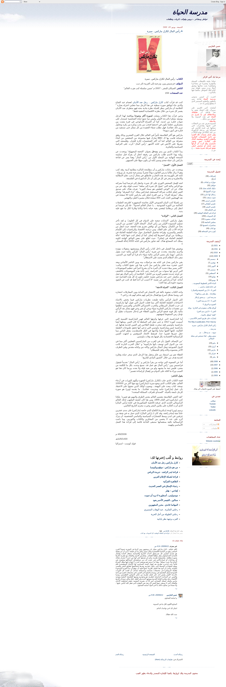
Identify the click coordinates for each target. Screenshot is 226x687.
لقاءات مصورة (210, 219)
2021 (215, 245)
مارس (213, 350)
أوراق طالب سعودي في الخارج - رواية (202, 308)
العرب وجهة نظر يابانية (167, 519)
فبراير (213, 353)
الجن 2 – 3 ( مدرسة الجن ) (206, 301)
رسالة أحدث (178, 654)
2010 (215, 253)
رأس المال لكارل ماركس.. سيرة (163, 31)
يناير (214, 357)
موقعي (213, 401)
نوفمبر (213, 263)
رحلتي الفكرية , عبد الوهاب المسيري (161, 509)
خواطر (213, 185)
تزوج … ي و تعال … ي (207, 332)
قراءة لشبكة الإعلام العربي (165, 476)
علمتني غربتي (210, 201)
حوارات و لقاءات (209, 182)
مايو (214, 343)
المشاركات (213, 424)
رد (176, 588)
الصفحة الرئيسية (149, 654)
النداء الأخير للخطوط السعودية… (204, 283)
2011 (216, 249)
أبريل (213, 346)
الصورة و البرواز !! (209, 304)
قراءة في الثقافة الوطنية (161, 533)
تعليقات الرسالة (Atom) (163, 659)
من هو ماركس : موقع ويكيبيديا (164, 467)
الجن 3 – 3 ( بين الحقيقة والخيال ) (203, 290)
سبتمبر (213, 270)
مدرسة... (212, 329)
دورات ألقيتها (211, 191)
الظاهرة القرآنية (170, 481)
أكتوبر (213, 266)
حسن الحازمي (172, 595)
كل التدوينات (150, 533)
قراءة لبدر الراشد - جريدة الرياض (162, 472)
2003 (215, 375)
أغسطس (212, 273)
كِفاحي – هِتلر (171, 490)
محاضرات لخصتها (209, 225)
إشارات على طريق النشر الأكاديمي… (202, 318)
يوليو (214, 277)
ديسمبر (213, 259)
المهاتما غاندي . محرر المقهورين (163, 505)
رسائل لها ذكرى (210, 194)
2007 (215, 365)
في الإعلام (212, 210)
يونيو (214, 280)
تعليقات (214, 428)
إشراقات (212, 176)
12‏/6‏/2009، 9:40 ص (156, 595)
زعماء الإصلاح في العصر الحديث (163, 486)
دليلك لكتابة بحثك (209, 188)
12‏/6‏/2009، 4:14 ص (161, 546)
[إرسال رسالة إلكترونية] (161, 531)
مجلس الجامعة (210, 222)
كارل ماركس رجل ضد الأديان (164, 462)
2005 (215, 372)
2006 (215, 368)
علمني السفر (211, 207)
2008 (215, 361)
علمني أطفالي (210, 204)
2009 (215, 256)
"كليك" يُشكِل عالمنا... (208, 315)
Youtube (212, 404)
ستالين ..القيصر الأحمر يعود (165, 500)
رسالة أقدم (120, 654)
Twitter (213, 407)
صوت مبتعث (211, 198)
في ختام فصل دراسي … (207, 287)
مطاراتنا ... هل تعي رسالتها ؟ (205, 294)
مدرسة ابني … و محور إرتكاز (205, 297)
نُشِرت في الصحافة (209, 231)
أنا (215, 179)
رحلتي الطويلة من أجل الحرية (164, 514)
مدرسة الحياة (190, 11)
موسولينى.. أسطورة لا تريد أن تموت (161, 495)
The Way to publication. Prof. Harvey (202, 322)
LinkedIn (212, 410)
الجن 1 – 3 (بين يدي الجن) (206, 311)
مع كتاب (142, 533)
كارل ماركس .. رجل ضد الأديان (148, 102)
